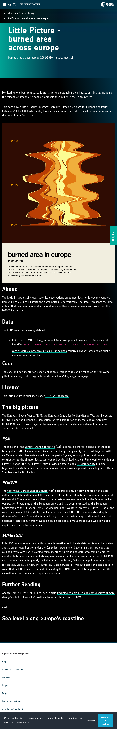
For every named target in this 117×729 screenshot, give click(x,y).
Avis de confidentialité (12, 709)
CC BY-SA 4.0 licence (57, 396)
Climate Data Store (57, 512)
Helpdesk (6, 685)
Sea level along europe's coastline (43, 618)
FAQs (4, 693)
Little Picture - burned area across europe (27, 18)
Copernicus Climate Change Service (27, 490)
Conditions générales (11, 701)
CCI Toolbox (28, 472)
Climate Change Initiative (40, 446)
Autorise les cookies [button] (105, 720)
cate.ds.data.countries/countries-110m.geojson (39, 351)
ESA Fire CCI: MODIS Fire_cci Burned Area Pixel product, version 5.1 (51, 340)
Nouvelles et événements (14, 669)
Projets (5, 661)
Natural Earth (35, 355)
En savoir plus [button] (22, 722)
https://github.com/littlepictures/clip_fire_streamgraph (57, 376)
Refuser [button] (91, 720)
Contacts (6, 677)
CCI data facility (86, 464)
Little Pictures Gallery (23, 13)
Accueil (6, 13)
